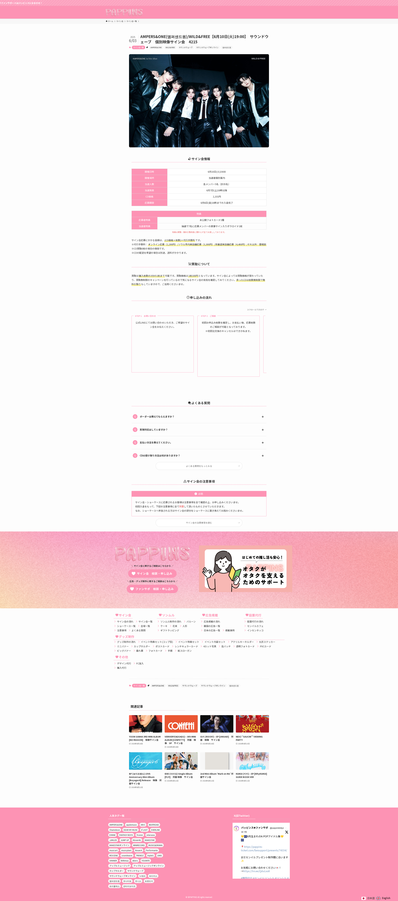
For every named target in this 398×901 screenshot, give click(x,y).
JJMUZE (113, 840)
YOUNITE (146, 860)
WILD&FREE (170, 47)
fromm (140, 834)
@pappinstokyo (277, 827)
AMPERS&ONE (156, 47)
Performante (152, 850)
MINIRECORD (139, 845)
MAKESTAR (150, 840)
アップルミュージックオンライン (148, 865)
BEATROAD (154, 824)
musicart (113, 850)
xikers (135, 860)
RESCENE (113, 855)
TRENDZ (140, 855)
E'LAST (144, 829)
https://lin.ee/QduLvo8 (256, 871)
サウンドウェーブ (185, 47)
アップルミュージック (119, 865)
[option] (383, 898)
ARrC (143, 824)
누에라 (142, 875)
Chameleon (114, 829)
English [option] (386, 898)
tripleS (150, 855)
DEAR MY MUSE (130, 829)
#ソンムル (281, 878)
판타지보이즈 (129, 886)
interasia (151, 834)
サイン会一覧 (138, 47)
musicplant (126, 850)
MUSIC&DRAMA (155, 845)
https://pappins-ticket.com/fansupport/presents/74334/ (264, 848)
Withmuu (125, 860)
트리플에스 (114, 886)
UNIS (159, 855)
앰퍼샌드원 (226, 47)
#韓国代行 (246, 878)
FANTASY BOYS (126, 834)
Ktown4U (137, 840)
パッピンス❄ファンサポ (254, 827)
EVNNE (112, 834)
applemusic (131, 824)
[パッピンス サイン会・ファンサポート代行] (124, 12)
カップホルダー (116, 870)
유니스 (138, 881)
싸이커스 (153, 875)
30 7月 (244, 832)
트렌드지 (149, 881)
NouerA (138, 850)
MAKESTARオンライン (119, 845)
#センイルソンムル (263, 878)
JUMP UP (125, 840)
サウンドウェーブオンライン (207, 47)
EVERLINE (155, 829)
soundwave (127, 855)
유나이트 (127, 881)
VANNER (113, 860)
